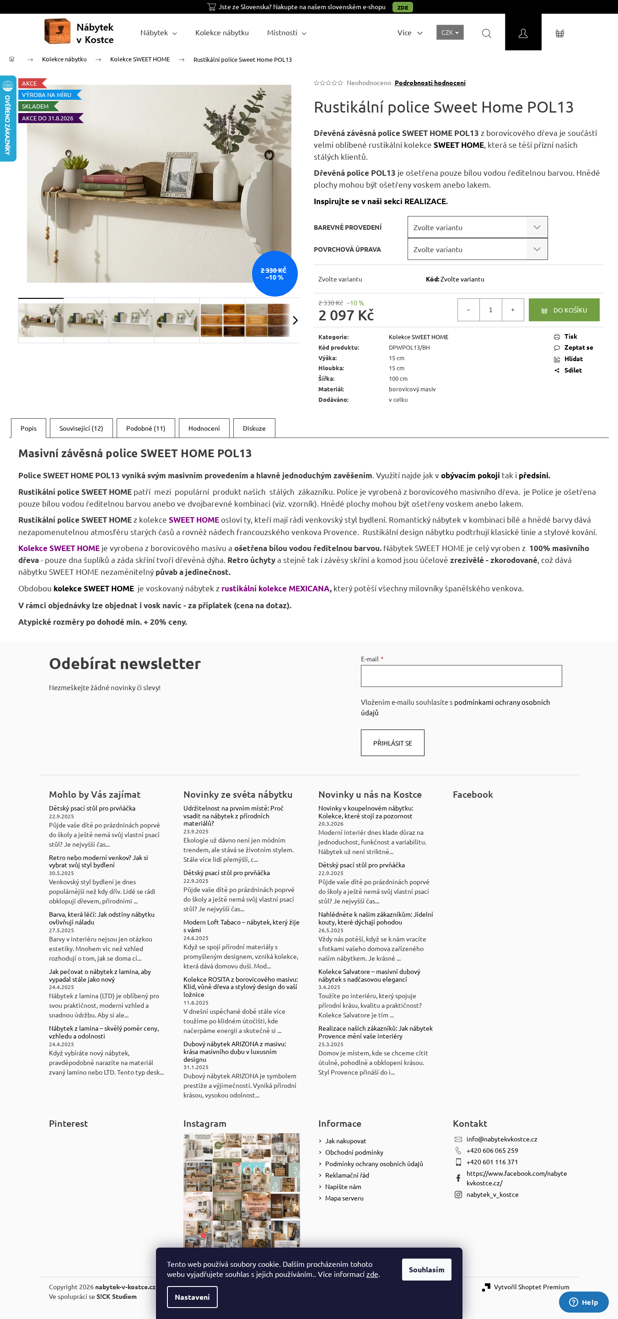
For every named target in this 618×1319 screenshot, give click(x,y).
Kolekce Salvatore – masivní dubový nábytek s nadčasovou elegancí (369, 975)
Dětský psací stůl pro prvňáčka (92, 808)
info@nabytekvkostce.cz (502, 1139)
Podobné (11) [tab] (146, 428)
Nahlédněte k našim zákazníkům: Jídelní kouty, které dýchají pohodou (375, 918)
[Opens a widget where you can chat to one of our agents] (584, 1303)
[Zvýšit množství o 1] (513, 310)
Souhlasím (427, 1269)
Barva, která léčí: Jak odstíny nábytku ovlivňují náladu (102, 918)
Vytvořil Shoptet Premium (532, 1286)
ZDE (403, 7)
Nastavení (192, 1297)
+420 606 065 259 (492, 1150)
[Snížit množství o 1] (469, 310)
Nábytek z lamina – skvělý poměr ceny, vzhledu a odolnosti (104, 1032)
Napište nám (343, 1186)
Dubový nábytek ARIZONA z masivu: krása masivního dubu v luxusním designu (234, 1051)
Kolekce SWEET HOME (418, 337)
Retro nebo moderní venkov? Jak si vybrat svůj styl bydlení (98, 861)
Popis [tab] (29, 428)
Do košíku (570, 310)
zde (372, 1273)
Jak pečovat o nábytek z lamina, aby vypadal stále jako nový (100, 975)
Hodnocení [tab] (204, 428)
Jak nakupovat (345, 1140)
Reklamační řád (347, 1175)
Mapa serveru (344, 1198)
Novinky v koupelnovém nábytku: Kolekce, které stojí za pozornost (365, 812)
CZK (447, 32)
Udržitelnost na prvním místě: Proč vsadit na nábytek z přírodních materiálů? (233, 815)
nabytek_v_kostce (493, 1194)
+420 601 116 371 (492, 1161)
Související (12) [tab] (81, 428)
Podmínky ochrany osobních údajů (374, 1163)
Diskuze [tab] (254, 428)
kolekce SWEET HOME (94, 588)
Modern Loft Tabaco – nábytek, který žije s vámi (241, 926)
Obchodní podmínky (354, 1152)
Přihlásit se (392, 743)
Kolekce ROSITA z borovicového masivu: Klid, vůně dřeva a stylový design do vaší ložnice (240, 986)
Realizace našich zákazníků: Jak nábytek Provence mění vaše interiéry (375, 1032)
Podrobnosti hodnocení (430, 82)
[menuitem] (158, 32)
